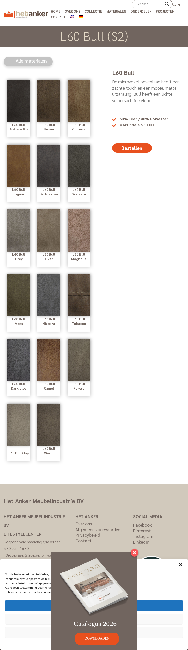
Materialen (116, 11)
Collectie (93, 11)
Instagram (143, 536)
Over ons (72, 11)
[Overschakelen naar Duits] (81, 16)
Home (55, 11)
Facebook (142, 525)
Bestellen (131, 148)
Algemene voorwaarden (97, 529)
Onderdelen (141, 11)
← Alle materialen (28, 60)
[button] (180, 564)
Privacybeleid (87, 535)
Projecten (165, 11)
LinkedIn (141, 542)
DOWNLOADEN (97, 638)
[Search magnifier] (167, 5)
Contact (58, 17)
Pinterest (142, 530)
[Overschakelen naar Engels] (72, 16)
